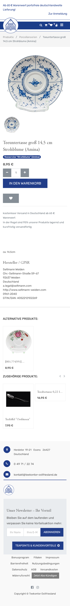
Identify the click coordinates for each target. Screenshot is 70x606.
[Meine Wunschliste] (51, 25)
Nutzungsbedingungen (46, 563)
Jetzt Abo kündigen (45, 575)
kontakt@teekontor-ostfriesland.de (35, 474)
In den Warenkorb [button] (25, 183)
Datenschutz (19, 569)
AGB (33, 569)
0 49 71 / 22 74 (24, 464)
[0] (46, 25)
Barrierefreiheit (19, 563)
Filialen (37, 557)
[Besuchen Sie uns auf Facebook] (32, 587)
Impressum (52, 557)
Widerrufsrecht (21, 575)
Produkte (8, 37)
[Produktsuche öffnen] (41, 25)
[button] (8, 91)
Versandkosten (49, 569)
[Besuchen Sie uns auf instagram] (37, 587)
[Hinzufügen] (25, 173)
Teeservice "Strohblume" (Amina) (22, 157)
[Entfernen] (7, 173)
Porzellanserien (28, 37)
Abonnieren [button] (52, 532)
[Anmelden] (56, 25)
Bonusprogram (20, 557)
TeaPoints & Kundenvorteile (35, 545)
